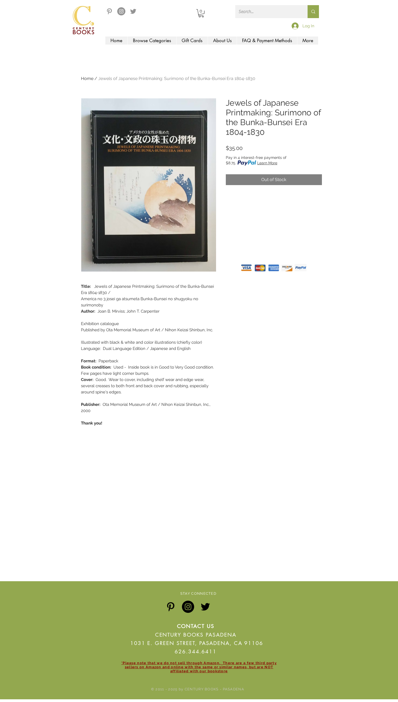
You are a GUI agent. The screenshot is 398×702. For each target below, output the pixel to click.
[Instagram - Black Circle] (188, 607)
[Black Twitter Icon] (205, 607)
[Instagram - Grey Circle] (121, 11)
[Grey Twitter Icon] (133, 11)
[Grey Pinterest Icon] (109, 11)
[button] (201, 13)
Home (87, 78)
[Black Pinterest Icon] (171, 607)
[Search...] (313, 11)
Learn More (267, 163)
